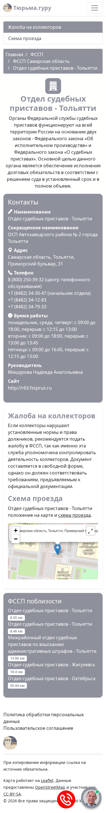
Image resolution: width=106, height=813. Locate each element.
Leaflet (47, 780)
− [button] (16, 538)
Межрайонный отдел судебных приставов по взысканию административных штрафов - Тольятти (52, 647)
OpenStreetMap (50, 787)
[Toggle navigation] (95, 8)
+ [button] (16, 530)
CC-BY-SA (12, 794)
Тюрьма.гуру (31, 8)
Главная (14, 54)
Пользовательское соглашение (38, 728)
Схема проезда (24, 38)
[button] (90, 530)
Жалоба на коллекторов (34, 27)
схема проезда (74, 515)
